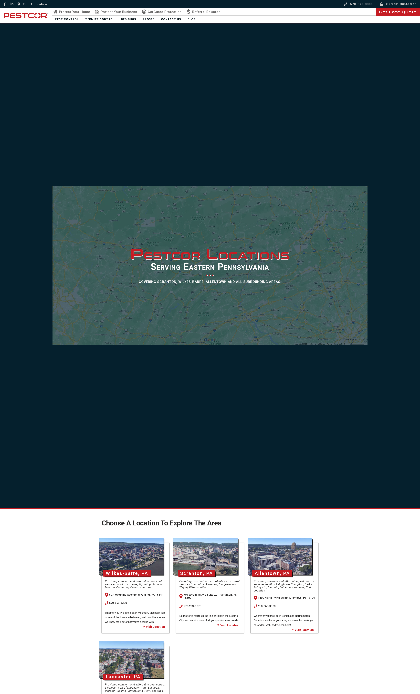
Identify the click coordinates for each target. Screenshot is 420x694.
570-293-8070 (192, 606)
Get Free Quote (398, 12)
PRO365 (149, 19)
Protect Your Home (74, 12)
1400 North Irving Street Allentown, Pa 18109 (286, 597)
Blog (192, 19)
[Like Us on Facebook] (4, 4)
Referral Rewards (206, 12)
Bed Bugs (128, 19)
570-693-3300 (118, 602)
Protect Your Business (119, 12)
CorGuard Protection (165, 12)
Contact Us (171, 19)
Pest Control (67, 19)
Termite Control (100, 19)
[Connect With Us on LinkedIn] (12, 4)
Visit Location (155, 626)
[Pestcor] (25, 15)
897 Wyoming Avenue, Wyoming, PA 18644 (136, 594)
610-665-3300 (267, 606)
